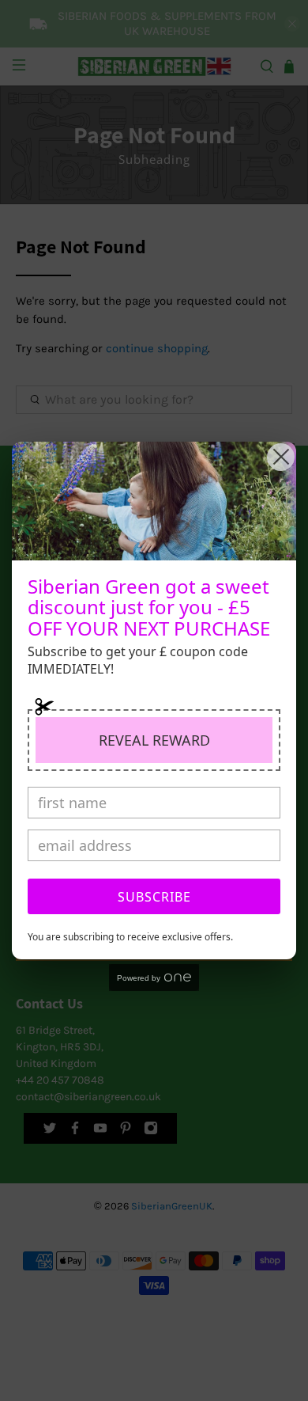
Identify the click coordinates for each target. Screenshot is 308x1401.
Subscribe (154, 897)
